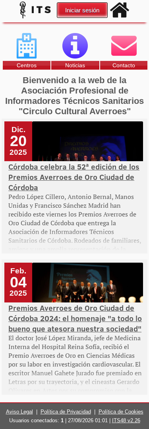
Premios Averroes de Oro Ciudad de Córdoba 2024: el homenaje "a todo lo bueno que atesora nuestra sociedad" (75, 317)
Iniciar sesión (82, 10)
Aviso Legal (19, 412)
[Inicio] (119, 10)
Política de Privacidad (66, 412)
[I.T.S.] (36, 17)
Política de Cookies (121, 412)
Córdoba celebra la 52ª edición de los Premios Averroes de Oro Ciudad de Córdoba (73, 176)
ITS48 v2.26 (126, 420)
